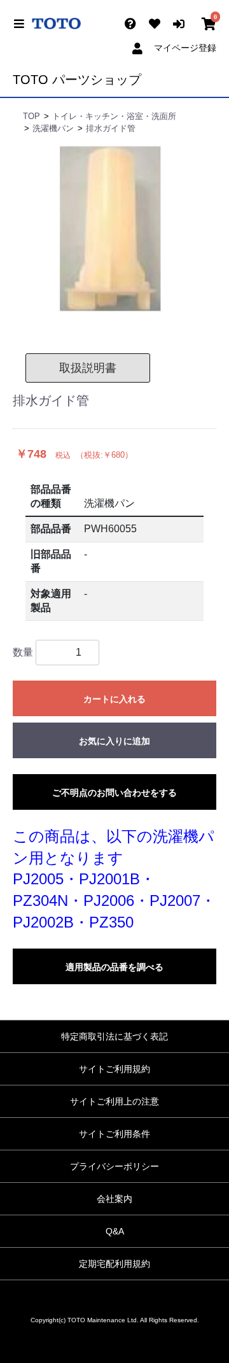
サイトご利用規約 (114, 1069)
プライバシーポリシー (114, 1166)
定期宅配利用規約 (114, 1264)
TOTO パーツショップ (77, 80)
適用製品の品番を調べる (114, 967)
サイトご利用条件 (114, 1134)
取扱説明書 (87, 368)
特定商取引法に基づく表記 (114, 1036)
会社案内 (114, 1199)
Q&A (115, 1231)
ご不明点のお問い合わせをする (114, 792)
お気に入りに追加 (114, 741)
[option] (114, 230)
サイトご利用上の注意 (114, 1101)
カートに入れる (114, 699)
